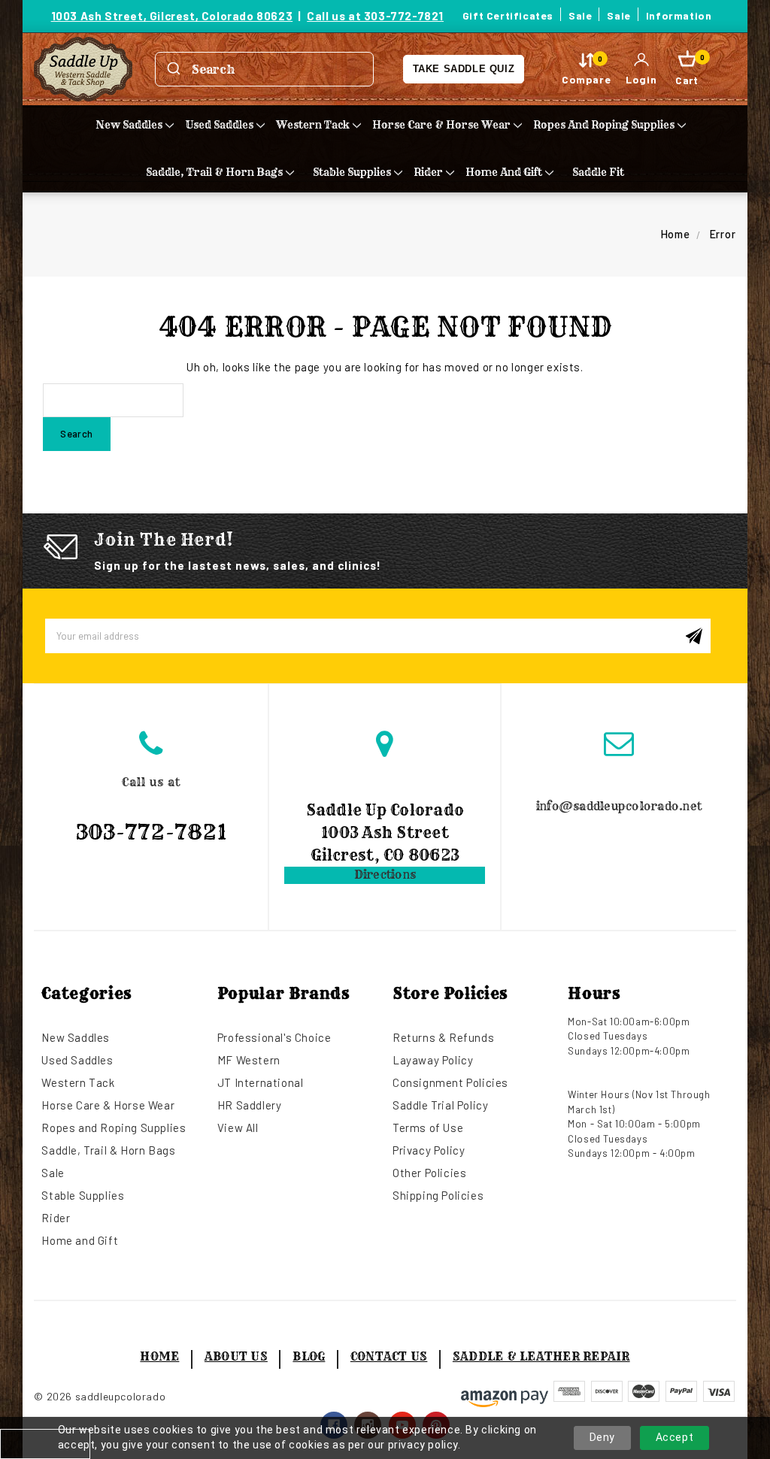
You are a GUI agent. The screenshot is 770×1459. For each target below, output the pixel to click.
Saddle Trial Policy (440, 1105)
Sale (580, 15)
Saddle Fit (598, 172)
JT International (260, 1082)
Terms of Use (428, 1127)
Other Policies (429, 1172)
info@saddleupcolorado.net (619, 806)
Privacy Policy (429, 1150)
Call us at (151, 810)
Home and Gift (503, 172)
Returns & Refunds (443, 1037)
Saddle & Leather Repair (541, 1356)
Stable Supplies (352, 172)
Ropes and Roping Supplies (604, 125)
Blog (309, 1356)
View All (238, 1127)
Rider (428, 172)
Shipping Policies (438, 1195)
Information (679, 15)
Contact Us (389, 1356)
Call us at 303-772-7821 (375, 16)
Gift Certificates (507, 15)
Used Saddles (219, 125)
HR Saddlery (249, 1105)
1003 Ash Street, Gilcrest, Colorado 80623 (172, 16)
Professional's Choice (274, 1037)
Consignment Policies (450, 1082)
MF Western (248, 1060)
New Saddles (128, 125)
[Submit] (174, 69)
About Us (236, 1356)
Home (159, 1356)
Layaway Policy (433, 1060)
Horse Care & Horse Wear (441, 125)
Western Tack (313, 125)
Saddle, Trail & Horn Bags (214, 172)
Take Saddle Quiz (464, 68)
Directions (385, 874)
